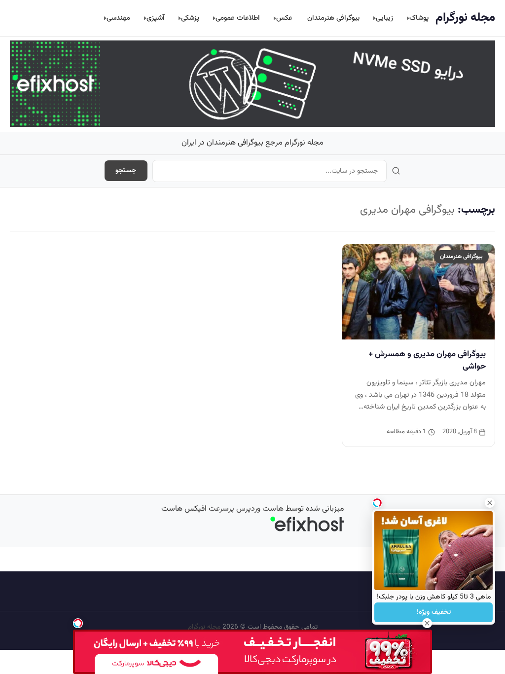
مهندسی (118, 18)
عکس (284, 18)
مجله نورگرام (465, 17)
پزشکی (190, 18)
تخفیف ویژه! (434, 612)
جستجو (126, 170)
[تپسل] (78, 623)
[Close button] (490, 503)
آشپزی (155, 18)
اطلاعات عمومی (238, 18)
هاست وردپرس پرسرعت (246, 509)
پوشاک (419, 18)
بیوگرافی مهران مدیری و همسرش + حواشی (427, 360)
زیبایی (384, 18)
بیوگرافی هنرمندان (333, 18)
